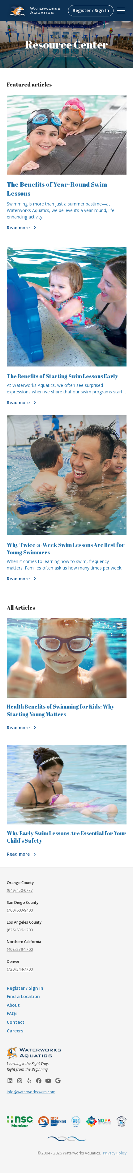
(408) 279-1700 (20, 949)
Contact (15, 1022)
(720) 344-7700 (20, 969)
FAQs (12, 1013)
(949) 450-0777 (20, 890)
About (13, 1005)
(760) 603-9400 (20, 910)
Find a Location (23, 996)
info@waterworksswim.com (31, 1092)
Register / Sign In (91, 10)
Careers (15, 1031)
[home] (36, 11)
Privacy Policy (115, 1153)
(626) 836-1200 (20, 930)
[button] (120, 10)
